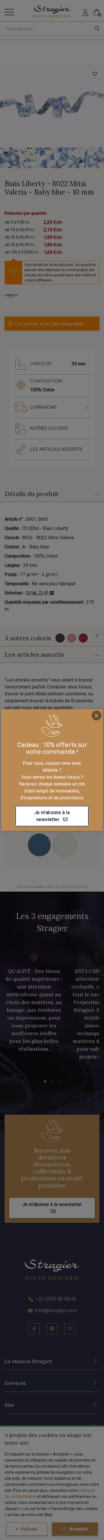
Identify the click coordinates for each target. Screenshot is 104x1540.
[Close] (96, 715)
